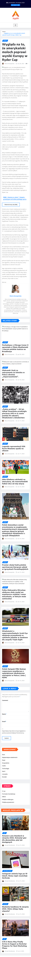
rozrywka (5, 774)
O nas (3, 791)
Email (4, 721)
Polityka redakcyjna (7, 799)
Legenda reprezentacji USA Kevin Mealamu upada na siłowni (13, 448)
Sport (3, 771)
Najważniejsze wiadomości (9, 757)
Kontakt (4, 777)
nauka (4, 766)
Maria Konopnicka (9, 63)
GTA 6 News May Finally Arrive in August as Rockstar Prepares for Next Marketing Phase (14, 945)
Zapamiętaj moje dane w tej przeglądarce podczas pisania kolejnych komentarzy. (13, 732)
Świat (3, 760)
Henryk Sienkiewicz (10, 845)
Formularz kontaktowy (8, 794)
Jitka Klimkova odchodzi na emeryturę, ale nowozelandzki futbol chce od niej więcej (15, 481)
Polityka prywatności (8, 802)
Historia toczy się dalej (11, 204)
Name (4, 714)
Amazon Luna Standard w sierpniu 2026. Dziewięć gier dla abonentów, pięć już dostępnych (14, 839)
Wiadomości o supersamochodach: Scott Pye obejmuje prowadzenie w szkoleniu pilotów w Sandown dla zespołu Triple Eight (15, 635)
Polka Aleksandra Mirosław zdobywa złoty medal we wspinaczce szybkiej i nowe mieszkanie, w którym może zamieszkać (14, 594)
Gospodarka (5, 763)
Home (4, 31)
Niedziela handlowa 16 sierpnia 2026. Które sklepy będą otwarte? (15, 909)
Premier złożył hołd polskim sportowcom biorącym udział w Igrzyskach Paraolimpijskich (15, 567)
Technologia (5, 768)
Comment (5, 700)
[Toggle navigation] (15, 25)
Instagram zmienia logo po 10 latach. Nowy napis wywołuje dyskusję (14, 876)
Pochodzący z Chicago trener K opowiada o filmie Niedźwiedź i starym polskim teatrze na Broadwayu (15, 348)
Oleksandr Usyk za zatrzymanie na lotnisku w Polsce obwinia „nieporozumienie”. (13, 373)
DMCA (4, 797)
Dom (3, 754)
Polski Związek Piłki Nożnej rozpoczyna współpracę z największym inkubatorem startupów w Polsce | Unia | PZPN (14, 673)
